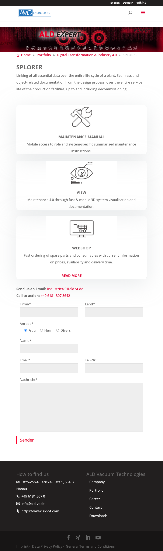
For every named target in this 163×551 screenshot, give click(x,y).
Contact (95, 507)
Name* (25, 340)
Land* (90, 304)
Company (97, 482)
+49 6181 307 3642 (55, 295)
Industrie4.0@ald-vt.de (65, 289)
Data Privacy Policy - (48, 546)
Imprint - (23, 546)
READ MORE (72, 275)
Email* (25, 360)
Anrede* (26, 323)
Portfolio (96, 490)
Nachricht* (28, 379)
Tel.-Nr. (90, 360)
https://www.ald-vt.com (40, 511)
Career (94, 498)
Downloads (98, 515)
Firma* (25, 304)
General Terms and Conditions (90, 546)
